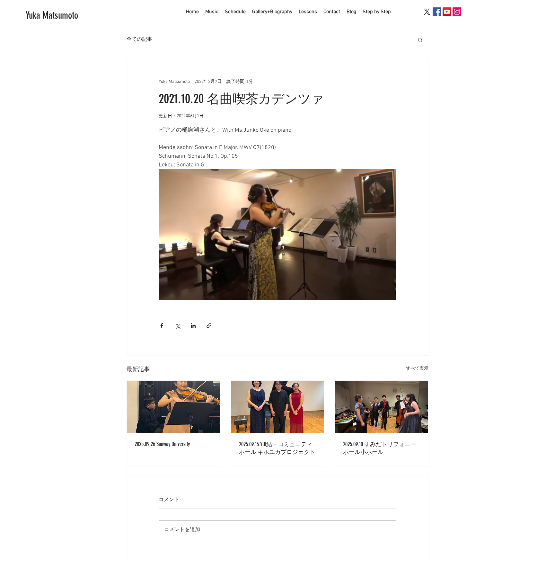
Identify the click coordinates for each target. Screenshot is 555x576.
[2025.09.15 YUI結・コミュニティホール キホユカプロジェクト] (277, 407)
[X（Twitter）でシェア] (177, 326)
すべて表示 (417, 368)
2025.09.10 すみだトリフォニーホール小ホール (379, 448)
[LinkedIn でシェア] (193, 326)
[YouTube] (447, 11)
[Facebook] (437, 11)
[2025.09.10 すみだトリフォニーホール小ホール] (381, 407)
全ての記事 (139, 39)
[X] (427, 11)
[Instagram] (457, 11)
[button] (420, 39)
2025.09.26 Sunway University (162, 444)
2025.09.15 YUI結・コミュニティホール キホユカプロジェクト (277, 448)
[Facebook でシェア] (162, 326)
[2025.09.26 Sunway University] (173, 407)
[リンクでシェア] (209, 326)
